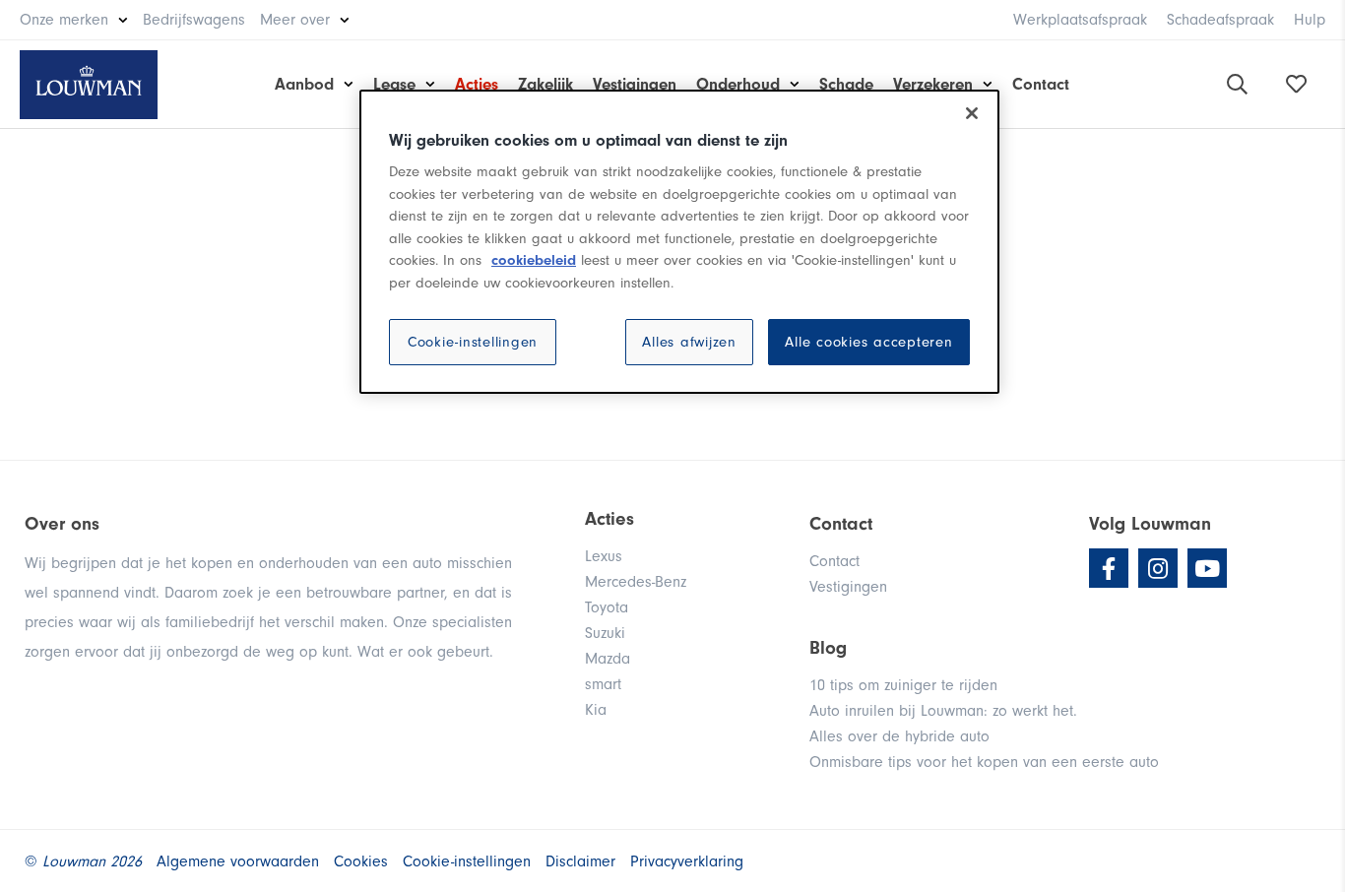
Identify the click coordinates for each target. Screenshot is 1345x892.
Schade (846, 84)
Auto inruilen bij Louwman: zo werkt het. (943, 711)
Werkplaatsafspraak (1080, 20)
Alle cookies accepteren (868, 342)
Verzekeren (933, 84)
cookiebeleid (533, 260)
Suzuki (605, 633)
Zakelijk (545, 84)
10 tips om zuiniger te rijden (903, 685)
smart (603, 684)
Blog (828, 648)
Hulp (1309, 20)
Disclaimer (580, 861)
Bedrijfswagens (194, 20)
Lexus (603, 556)
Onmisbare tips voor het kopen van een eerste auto (984, 762)
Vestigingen (634, 84)
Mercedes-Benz (635, 582)
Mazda (607, 659)
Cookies (361, 861)
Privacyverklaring (686, 861)
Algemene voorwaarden (238, 861)
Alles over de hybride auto (899, 736)
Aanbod (304, 84)
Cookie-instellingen (473, 342)
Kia (596, 710)
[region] (679, 242)
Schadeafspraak (1220, 20)
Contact (1040, 84)
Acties (476, 84)
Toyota (606, 607)
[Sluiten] (971, 113)
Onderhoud (738, 84)
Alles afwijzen (689, 342)
